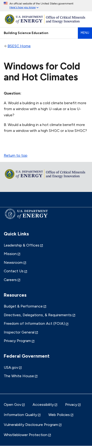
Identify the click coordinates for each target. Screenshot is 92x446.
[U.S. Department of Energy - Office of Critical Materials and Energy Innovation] (46, 19)
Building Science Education (26, 33)
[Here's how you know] (46, 5)
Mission (10, 253)
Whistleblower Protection (25, 435)
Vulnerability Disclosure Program (31, 424)
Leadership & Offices (21, 245)
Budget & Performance (23, 306)
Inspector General (19, 332)
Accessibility (43, 404)
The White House (19, 376)
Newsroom (13, 262)
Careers (10, 279)
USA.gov (11, 367)
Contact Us (14, 271)
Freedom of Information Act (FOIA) (34, 323)
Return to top (15, 155)
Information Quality (20, 414)
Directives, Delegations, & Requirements (38, 315)
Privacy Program (17, 340)
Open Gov (12, 404)
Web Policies (59, 414)
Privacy (71, 404)
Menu (85, 33)
